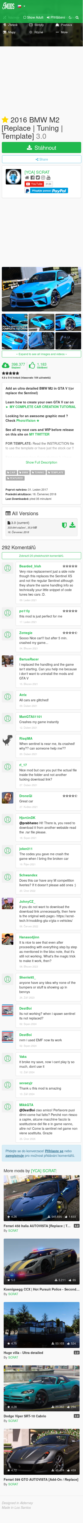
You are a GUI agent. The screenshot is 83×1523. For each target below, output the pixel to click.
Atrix (23, 694)
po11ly (24, 611)
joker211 (26, 848)
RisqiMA (25, 738)
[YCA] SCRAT (37, 172)
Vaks (23, 1056)
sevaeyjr (25, 1083)
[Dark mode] (70, 17)
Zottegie (25, 632)
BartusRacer (29, 659)
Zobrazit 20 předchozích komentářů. (41, 556)
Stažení (15, 367)
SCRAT (13, 1230)
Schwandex (28, 875)
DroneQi (25, 795)
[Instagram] (43, 177)
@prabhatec (28, 823)
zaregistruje (15, 1155)
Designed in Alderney (17, 1502)
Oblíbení (42, 367)
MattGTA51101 (30, 716)
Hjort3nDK (27, 817)
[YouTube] (48, 177)
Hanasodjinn (29, 937)
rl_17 (23, 764)
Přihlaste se (54, 1151)
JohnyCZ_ (27, 901)
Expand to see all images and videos (41, 354)
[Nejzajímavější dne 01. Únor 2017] (5, 120)
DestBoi (25, 1008)
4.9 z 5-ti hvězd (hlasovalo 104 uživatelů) (26, 377)
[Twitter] (38, 177)
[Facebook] (32, 177)
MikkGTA (26, 1104)
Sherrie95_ (27, 977)
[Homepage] (27, 177)
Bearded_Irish (30, 566)
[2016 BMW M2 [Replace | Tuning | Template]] (41, 289)
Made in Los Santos (16, 1507)
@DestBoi (27, 1110)
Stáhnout (44, 147)
